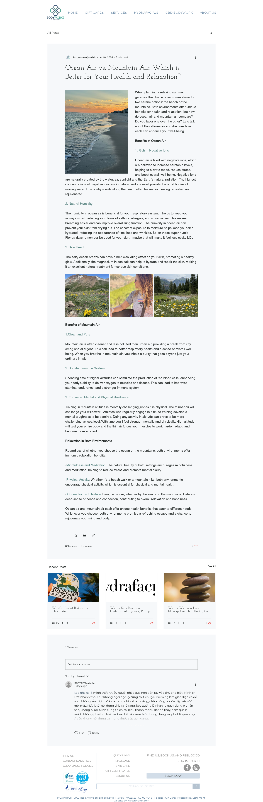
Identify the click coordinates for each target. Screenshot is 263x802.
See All (212, 566)
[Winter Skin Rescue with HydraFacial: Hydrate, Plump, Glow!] (131, 587)
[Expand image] (87, 295)
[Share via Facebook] (67, 535)
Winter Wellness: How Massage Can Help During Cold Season (189, 610)
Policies (159, 797)
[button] (94, 12)
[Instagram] (196, 767)
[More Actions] (195, 684)
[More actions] (195, 57)
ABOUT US (123, 775)
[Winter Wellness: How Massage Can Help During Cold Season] (189, 587)
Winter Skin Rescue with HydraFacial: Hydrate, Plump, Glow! (130, 610)
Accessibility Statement (191, 797)
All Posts (53, 32)
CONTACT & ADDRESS (77, 760)
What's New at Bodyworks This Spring (70, 610)
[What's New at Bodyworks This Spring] (73, 587)
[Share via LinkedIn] (84, 535)
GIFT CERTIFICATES (117, 770)
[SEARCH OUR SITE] (196, 786)
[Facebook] (187, 767)
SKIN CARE (123, 765)
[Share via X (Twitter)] (75, 535)
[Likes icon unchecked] (76, 733)
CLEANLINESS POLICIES (78, 765)
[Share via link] (93, 535)
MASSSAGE (122, 760)
